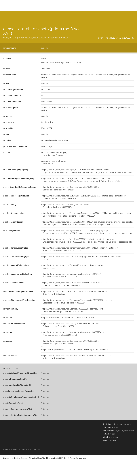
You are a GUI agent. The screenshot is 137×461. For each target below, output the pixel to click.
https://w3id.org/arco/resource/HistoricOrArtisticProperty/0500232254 (36, 37)
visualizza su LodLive (110, 427)
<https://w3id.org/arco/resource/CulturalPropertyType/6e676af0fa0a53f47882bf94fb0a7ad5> (81, 258)
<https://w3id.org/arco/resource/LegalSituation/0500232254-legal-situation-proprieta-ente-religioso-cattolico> (87, 223)
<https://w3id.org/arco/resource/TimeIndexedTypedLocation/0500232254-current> (76, 301)
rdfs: (9, 48)
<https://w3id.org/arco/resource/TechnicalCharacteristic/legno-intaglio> (72, 266)
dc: (6, 69)
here (84, 458)
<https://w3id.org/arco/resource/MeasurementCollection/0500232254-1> (72, 275)
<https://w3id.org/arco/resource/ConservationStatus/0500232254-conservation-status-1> (79, 249)
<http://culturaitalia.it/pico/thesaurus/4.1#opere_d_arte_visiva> (67, 317)
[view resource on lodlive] (132, 17)
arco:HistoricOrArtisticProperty (54, 153)
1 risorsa (45, 373)
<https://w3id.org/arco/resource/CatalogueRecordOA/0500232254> (70, 188)
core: (10, 107)
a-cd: (16, 196)
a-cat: (19, 187)
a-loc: (18, 291)
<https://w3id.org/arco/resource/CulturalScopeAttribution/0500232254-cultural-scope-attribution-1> (83, 197)
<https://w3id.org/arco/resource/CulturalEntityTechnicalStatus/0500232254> (74, 284)
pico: (15, 146)
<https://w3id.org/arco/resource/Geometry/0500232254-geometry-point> (72, 310)
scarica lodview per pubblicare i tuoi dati (21, 450)
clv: (10, 309)
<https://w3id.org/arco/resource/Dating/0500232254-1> (65, 205)
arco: (13, 89)
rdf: (6, 152)
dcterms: (14, 324)
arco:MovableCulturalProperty (53, 162)
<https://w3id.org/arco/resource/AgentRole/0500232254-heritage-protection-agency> (87, 240)
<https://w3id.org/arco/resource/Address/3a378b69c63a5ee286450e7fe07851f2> (76, 292)
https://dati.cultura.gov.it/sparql (119, 424)
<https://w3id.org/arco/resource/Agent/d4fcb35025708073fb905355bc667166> (81, 179)
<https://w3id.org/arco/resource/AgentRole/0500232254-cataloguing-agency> (87, 232)
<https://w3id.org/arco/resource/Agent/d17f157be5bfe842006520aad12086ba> (87, 171)
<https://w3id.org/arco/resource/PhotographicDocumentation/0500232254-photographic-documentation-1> (87, 214)
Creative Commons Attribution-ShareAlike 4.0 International (36, 458)
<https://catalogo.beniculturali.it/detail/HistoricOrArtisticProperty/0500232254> (74, 349)
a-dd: (15, 248)
